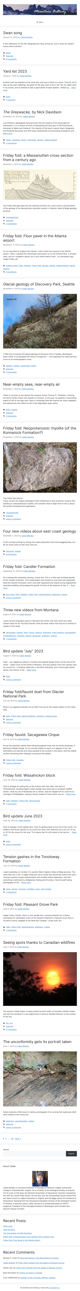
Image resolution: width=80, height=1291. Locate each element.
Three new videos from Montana (31, 610)
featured (9, 56)
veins (37, 889)
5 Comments (11, 416)
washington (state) (28, 366)
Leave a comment (13, 519)
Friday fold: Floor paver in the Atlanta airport (21, 1240)
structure (22, 889)
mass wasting (58, 633)
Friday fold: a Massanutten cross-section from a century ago (28, 1237)
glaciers (9, 366)
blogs (8, 53)
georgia (45, 266)
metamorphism (62, 266)
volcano (54, 636)
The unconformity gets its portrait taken (37, 1041)
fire (7, 1023)
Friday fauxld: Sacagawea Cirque (31, 734)
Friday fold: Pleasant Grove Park (30, 904)
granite (52, 266)
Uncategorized (12, 217)
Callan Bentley (9, 1263)
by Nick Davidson (32, 112)
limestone (47, 633)
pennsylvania (34, 801)
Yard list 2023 (15, 71)
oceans (16, 366)
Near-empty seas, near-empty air (31, 384)
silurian (40, 140)
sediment (45, 636)
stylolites (30, 889)
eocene (20, 633)
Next (18, 1139)
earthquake (11, 633)
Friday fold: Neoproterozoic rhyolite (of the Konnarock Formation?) (39, 430)
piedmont (56, 595)
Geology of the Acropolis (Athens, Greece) (38, 1278)
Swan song (12, 33)
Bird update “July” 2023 (23, 651)
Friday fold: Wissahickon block (29, 775)
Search (6, 1150)
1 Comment (10, 100)
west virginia (46, 889)
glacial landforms (28, 716)
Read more (7, 134)
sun (11, 1023)
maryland (10, 551)
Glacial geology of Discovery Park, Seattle (39, 284)
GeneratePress (54, 1288)
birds (8, 97)
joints (8, 889)
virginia (18, 551)
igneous (38, 633)
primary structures (33, 636)
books (8, 140)
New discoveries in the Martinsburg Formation (39, 1258)
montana (20, 636)
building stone (12, 266)
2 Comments (11, 272)
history (23, 140)
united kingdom (50, 140)
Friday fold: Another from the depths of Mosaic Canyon (41, 1263)
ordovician (32, 140)
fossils (31, 633)
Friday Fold (36, 266)
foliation (27, 266)
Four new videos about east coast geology (39, 531)
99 (12, 1139)
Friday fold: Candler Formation (29, 566)
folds (21, 266)
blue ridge (10, 595)
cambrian (16, 140)
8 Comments (11, 59)
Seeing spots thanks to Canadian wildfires (39, 942)
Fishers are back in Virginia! (30, 1273)
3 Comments (11, 143)
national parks (51, 716)
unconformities (21, 1121)
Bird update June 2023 (22, 816)
